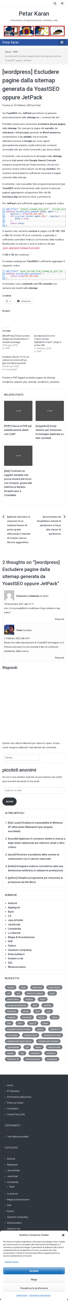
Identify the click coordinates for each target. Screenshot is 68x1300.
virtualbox (35, 1053)
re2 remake (12, 1035)
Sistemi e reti (15, 958)
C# (9, 915)
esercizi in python (35, 993)
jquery (26, 1011)
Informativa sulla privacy (40, 1295)
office (54, 1017)
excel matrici (13, 999)
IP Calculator (13, 1091)
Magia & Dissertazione (21, 937)
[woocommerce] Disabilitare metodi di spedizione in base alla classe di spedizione (49, 525)
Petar (38, 105)
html (35, 1005)
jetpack (18, 381)
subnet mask (54, 1047)
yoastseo (54, 381)
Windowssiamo (17, 966)
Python (12, 945)
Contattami (13, 1108)
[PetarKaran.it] (34, 31)
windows (51, 1053)
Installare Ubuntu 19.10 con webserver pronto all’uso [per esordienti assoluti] (15, 360)
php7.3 (33, 1023)
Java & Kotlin (15, 920)
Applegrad (14, 907)
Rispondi (59, 619)
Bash (11, 911)
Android (12, 903)
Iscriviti (9, 801)
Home (8, 52)
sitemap (32, 381)
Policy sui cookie (15, 1102)
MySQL (41, 1017)
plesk (45, 1023)
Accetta (34, 1270)
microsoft (26, 1017)
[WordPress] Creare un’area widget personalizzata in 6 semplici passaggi (16, 339)
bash (23, 987)
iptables (47, 1005)
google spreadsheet (16, 1005)
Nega (34, 1279)
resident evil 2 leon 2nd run (19, 1041)
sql (27, 1047)
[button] (63, 1235)
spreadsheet (13, 1047)
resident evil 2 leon (52, 1035)
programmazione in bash (18, 1029)
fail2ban (29, 999)
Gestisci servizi (11, 1262)
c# (8, 993)
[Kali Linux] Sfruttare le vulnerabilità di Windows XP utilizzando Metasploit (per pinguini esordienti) (35, 827)
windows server (33, 1059)
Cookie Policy (22, 1295)
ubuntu (10, 1053)
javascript (11, 1011)
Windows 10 (13, 1059)
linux (38, 1011)
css (18, 993)
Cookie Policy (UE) (16, 1114)
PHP (15, 52)
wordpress (43, 381)
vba (22, 1053)
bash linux (37, 987)
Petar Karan (34, 13)
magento (11, 1017)
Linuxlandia (14, 928)
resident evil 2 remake (48, 1041)
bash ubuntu (54, 987)
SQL (10, 962)
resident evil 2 (30, 1035)
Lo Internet (14, 932)
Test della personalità (17, 1136)
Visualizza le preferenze (34, 1288)
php (25, 381)
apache (10, 987)
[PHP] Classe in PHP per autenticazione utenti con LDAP (18, 430)
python (40, 1029)
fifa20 (42, 999)
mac (49, 1011)
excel (52, 993)
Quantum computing (19, 949)
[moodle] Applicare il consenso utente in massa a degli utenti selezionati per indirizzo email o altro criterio (36, 843)
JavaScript (14, 924)
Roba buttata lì (16, 954)
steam (38, 1047)
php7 (20, 1023)
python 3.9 (55, 1029)
